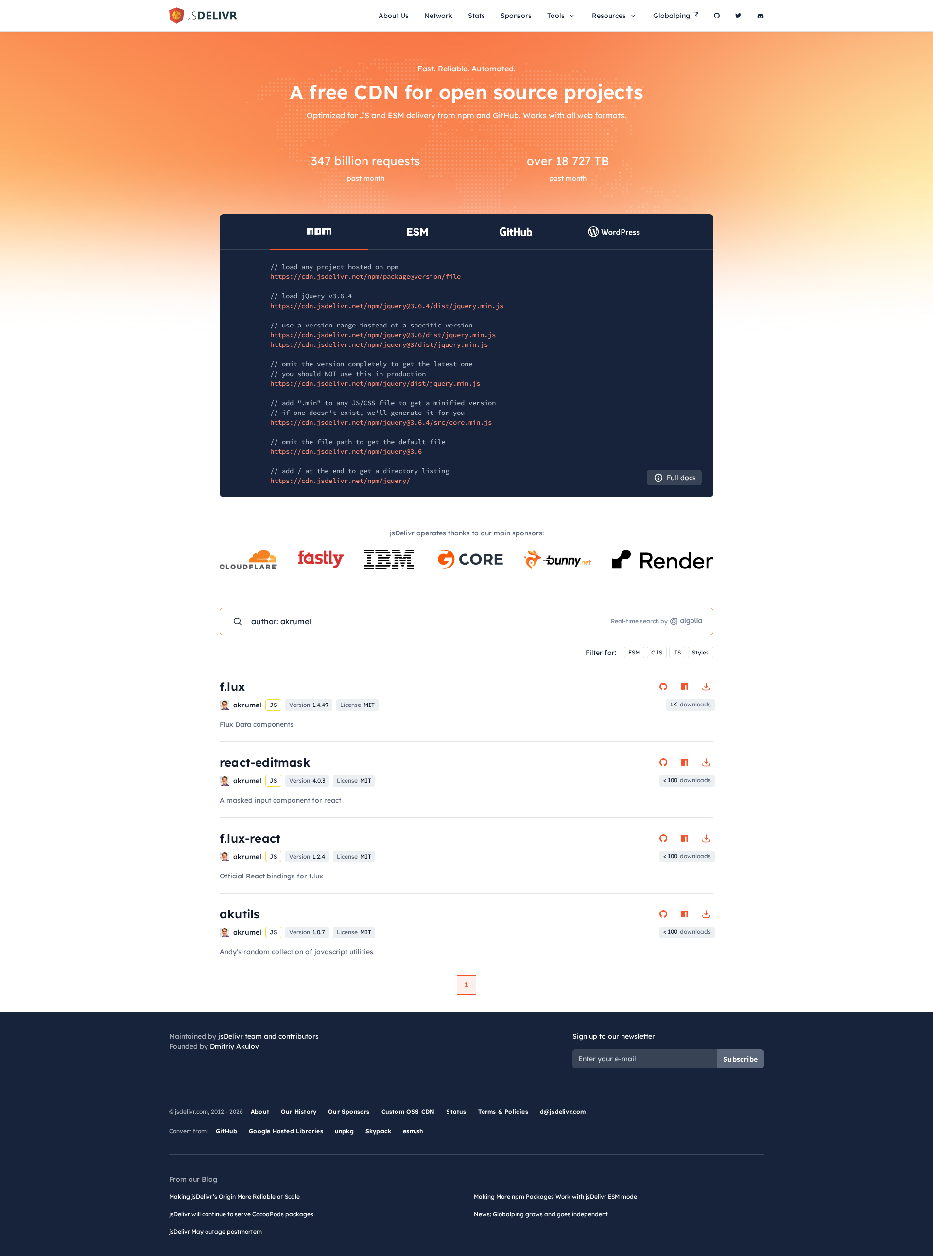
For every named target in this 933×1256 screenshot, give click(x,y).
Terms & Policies (503, 1111)
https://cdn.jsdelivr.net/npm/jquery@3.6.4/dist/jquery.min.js (386, 305)
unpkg (344, 1131)
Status (456, 1111)
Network (438, 15)
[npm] (684, 686)
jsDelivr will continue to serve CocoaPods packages (241, 1214)
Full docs (681, 477)
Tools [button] (556, 15)
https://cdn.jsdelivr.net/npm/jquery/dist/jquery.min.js (375, 383)
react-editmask (265, 762)
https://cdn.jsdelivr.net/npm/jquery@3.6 (346, 451)
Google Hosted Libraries (286, 1131)
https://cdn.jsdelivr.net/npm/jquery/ (340, 480)
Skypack (378, 1131)
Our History (298, 1111)
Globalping (671, 15)
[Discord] (760, 15)
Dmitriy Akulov (234, 1046)
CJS (656, 652)
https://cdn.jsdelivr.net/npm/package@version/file (365, 276)
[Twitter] (738, 15)
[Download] (706, 686)
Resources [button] (609, 15)
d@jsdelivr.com (563, 1111)
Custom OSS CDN (408, 1111)
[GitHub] (717, 15)
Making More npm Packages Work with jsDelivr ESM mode (555, 1196)
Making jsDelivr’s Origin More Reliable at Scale (234, 1196)
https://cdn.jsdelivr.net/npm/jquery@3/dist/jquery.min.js (379, 344)
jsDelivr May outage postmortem (215, 1231)
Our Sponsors (348, 1111)
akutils (239, 914)
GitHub (226, 1131)
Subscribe (740, 1059)
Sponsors (516, 15)
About (260, 1111)
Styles (700, 652)
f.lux (232, 686)
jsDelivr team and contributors (268, 1036)
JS (677, 652)
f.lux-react (250, 838)
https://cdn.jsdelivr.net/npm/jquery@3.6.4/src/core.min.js (381, 422)
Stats (476, 15)
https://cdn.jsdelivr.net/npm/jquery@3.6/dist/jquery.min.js (383, 334)
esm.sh (413, 1131)
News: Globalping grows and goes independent (541, 1214)
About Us (394, 15)
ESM (634, 652)
